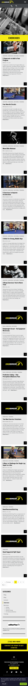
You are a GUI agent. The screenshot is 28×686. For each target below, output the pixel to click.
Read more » (6, 75)
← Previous (8, 582)
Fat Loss (8, 608)
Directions (14, 668)
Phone (11, 6)
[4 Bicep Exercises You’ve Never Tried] (14, 272)
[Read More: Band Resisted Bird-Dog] (25, 531)
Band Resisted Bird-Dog (10, 509)
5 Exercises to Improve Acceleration (10, 193)
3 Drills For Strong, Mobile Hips (13, 239)
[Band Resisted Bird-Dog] (14, 498)
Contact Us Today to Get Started (14, 647)
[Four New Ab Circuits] (14, 93)
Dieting (7, 607)
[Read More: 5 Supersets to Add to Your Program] (25, 84)
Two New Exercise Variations (12, 419)
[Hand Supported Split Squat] (14, 541)
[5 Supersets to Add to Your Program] (14, 47)
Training (21, 56)
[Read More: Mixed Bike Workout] (25, 172)
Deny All (4, 683)
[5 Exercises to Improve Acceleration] (14, 182)
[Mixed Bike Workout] (14, 137)
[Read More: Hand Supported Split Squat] (25, 575)
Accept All (23, 683)
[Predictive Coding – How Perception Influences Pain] (14, 364)
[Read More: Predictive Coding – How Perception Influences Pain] (25, 398)
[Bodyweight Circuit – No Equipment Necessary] (14, 318)
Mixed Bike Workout (9, 148)
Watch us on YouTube (16, 672)
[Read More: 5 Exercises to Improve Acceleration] (25, 218)
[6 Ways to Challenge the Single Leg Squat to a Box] (14, 452)
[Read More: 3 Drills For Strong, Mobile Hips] (25, 262)
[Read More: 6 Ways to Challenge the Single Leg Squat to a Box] (25, 489)
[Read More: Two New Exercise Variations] (25, 443)
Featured (16, 56)
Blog (4, 326)
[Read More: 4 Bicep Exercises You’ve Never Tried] (25, 308)
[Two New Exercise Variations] (14, 408)
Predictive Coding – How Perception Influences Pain (11, 376)
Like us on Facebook (7, 672)
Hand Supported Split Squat (11, 552)
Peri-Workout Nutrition (11, 611)
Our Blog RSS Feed (21, 672)
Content (5, 56)
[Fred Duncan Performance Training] (7, 2)
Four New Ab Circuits (9, 104)
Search (16, 6)
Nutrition (6, 605)
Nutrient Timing (9, 610)
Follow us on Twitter (11, 672)
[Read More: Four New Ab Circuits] (25, 128)
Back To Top (14, 659)
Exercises (10, 56)
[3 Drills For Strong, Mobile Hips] (14, 227)
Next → (4, 585)
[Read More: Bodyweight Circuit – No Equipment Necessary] (25, 354)
